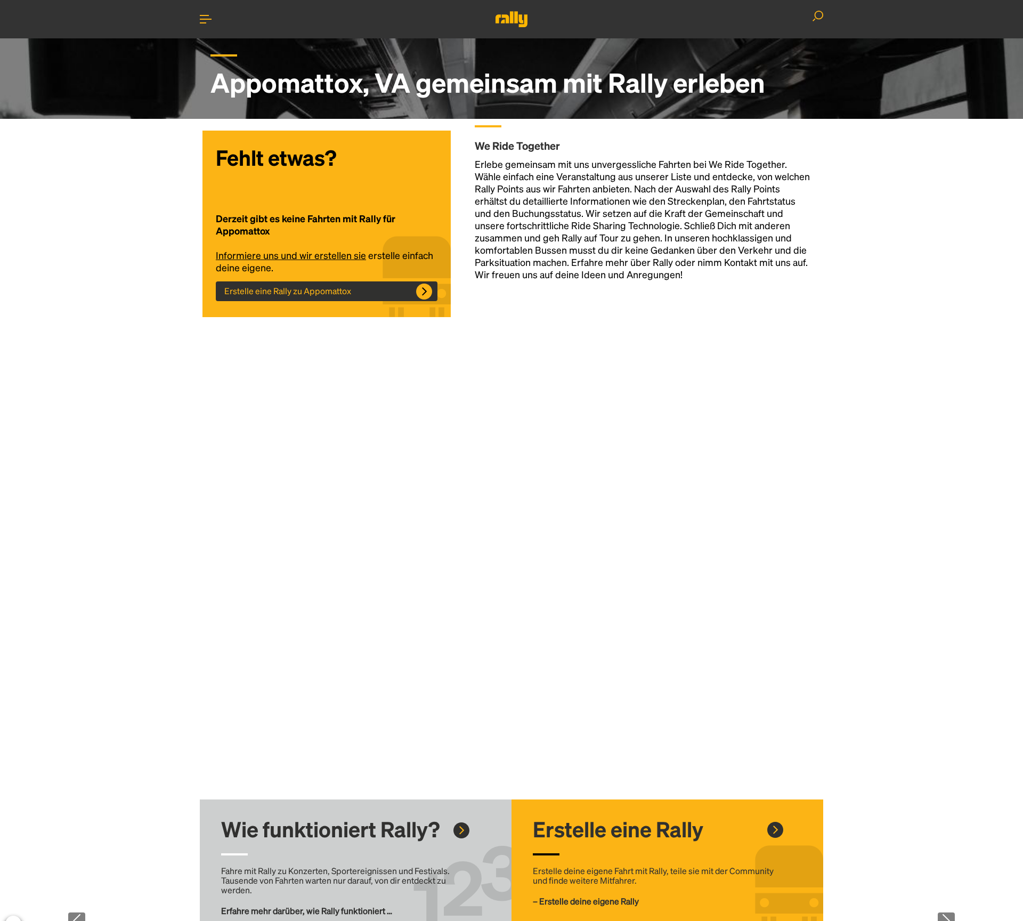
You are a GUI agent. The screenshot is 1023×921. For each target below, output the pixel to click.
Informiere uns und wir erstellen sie (291, 255)
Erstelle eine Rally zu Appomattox (287, 290)
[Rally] (511, 19)
